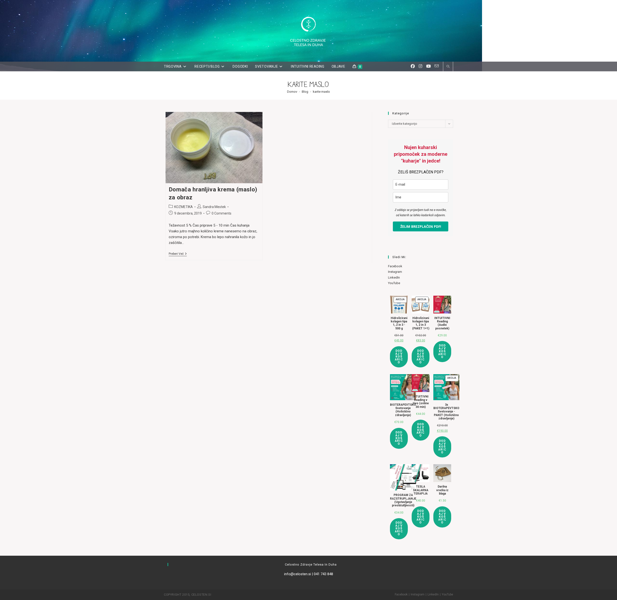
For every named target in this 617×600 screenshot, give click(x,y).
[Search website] (448, 67)
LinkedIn (394, 277)
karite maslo (321, 91)
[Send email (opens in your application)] (437, 66)
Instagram (395, 272)
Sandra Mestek (214, 207)
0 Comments (221, 213)
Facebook (395, 266)
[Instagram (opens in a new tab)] (420, 66)
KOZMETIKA (183, 207)
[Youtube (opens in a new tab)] (428, 66)
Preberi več (178, 254)
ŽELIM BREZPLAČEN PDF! (420, 226)
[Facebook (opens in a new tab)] (413, 66)
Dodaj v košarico (399, 356)
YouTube (394, 283)
